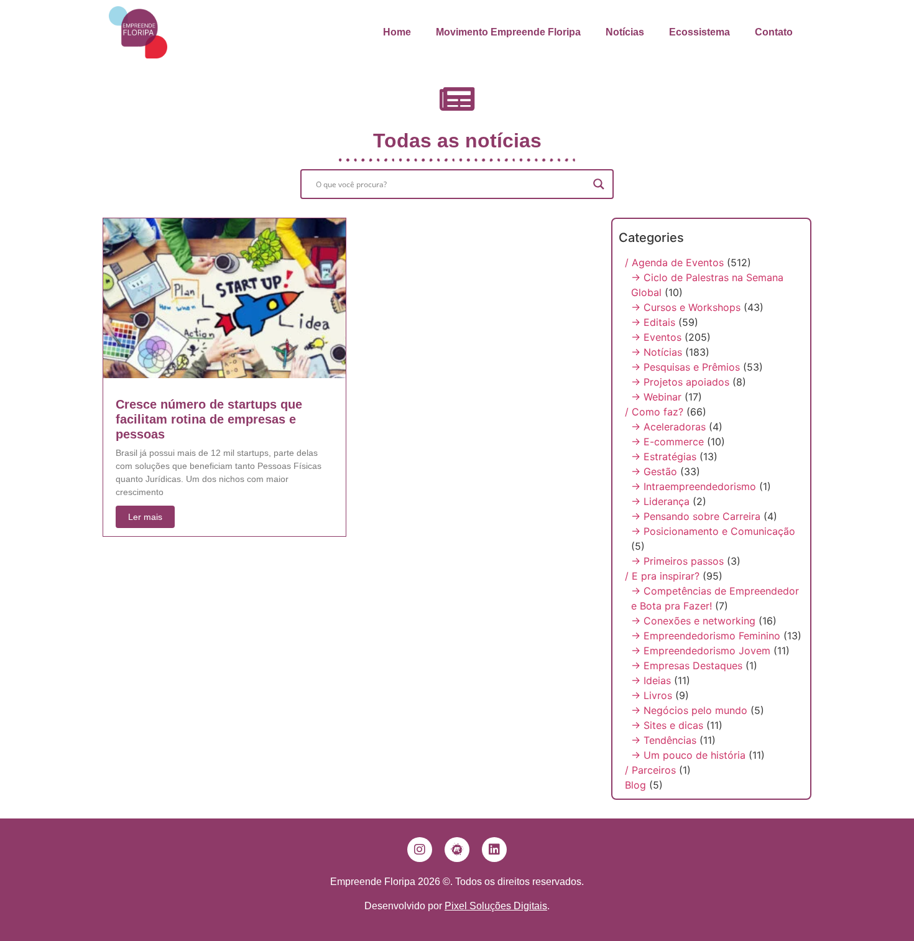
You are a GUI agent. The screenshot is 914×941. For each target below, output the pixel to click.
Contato (774, 32)
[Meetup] (457, 849)
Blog (635, 785)
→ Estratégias (663, 456)
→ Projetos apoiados (680, 382)
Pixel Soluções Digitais (496, 906)
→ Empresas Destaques (686, 665)
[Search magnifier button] (598, 184)
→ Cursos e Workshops (686, 307)
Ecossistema (699, 32)
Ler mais (145, 517)
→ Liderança (660, 501)
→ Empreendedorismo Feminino (705, 635)
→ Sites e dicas (667, 725)
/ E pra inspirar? (662, 576)
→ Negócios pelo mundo (689, 710)
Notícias (625, 32)
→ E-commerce (667, 441)
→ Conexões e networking (693, 620)
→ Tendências (663, 740)
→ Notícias (656, 352)
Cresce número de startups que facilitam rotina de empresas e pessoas (209, 419)
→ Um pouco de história (688, 755)
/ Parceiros (650, 770)
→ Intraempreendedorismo (693, 486)
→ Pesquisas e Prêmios (685, 367)
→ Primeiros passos (677, 561)
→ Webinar (656, 397)
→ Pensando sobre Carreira (695, 516)
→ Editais (653, 322)
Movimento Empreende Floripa (508, 32)
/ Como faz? (654, 412)
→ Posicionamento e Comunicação (713, 531)
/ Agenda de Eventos (674, 262)
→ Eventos (656, 337)
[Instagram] (419, 849)
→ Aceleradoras (668, 426)
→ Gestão (654, 471)
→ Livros (651, 695)
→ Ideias (651, 680)
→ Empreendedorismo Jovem (700, 650)
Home (397, 32)
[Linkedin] (494, 849)
